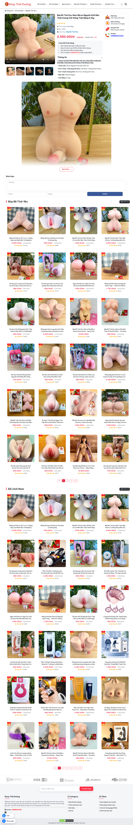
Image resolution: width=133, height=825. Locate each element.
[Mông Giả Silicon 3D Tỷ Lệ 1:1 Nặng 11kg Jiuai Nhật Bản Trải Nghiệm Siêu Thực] (20, 220)
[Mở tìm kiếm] (125, 4)
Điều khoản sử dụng (75, 802)
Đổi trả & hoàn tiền (106, 811)
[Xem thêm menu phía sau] (121, 4)
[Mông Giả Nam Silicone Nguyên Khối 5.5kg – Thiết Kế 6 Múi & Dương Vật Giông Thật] (115, 266)
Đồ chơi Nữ (41, 4)
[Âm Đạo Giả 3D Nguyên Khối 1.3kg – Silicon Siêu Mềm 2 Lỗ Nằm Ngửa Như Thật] (20, 311)
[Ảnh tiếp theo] (52, 39)
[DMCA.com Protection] (66, 820)
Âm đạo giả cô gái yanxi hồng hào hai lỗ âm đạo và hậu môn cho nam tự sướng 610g (20, 286)
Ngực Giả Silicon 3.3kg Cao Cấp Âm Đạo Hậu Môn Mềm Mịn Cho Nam (83, 286)
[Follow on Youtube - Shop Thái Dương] (7, 812)
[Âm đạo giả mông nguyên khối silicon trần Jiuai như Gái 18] (20, 448)
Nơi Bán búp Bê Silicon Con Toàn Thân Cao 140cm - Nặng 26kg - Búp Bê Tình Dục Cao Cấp (84, 468)
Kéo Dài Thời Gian (80, 4)
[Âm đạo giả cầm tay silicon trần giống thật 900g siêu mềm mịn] (52, 266)
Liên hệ (71, 811)
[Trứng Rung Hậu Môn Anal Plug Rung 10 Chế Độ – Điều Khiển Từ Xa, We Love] (115, 735)
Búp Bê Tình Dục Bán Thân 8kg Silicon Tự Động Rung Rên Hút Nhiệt (115, 240)
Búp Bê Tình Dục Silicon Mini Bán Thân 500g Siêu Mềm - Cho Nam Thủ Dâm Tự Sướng (115, 331)
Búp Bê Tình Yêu (72, 32)
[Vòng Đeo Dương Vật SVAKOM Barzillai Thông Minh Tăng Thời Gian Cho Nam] (115, 644)
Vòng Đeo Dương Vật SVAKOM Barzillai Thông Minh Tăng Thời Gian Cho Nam (115, 664)
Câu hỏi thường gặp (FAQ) (108, 808)
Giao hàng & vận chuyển (108, 802)
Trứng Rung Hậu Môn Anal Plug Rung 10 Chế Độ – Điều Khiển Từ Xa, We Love (115, 755)
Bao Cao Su (66, 4)
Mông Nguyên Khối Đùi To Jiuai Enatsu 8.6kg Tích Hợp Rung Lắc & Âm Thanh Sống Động (115, 377)
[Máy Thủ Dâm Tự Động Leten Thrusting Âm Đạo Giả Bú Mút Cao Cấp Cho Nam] (52, 553)
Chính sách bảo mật (75, 805)
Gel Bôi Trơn (109, 4)
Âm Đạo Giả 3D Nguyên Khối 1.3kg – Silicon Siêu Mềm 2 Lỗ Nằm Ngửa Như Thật (20, 331)
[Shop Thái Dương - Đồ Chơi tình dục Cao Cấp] (18, 4)
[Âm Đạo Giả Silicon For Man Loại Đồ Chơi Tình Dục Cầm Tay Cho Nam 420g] (83, 357)
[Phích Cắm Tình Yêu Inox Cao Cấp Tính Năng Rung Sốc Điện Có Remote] (52, 690)
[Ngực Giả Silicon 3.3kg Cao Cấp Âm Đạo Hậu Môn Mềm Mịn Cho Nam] (83, 266)
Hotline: (14, 810)
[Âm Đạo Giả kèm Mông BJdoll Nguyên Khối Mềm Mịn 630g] (20, 357)
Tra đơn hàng (86, 789)
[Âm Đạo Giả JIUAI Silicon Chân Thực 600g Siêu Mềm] (52, 357)
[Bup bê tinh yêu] (83, 448)
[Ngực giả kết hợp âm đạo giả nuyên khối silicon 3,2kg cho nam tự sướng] (115, 402)
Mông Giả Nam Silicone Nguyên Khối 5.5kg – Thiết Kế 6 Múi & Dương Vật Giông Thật (115, 286)
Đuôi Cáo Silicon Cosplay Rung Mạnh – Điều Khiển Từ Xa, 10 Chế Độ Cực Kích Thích (21, 755)
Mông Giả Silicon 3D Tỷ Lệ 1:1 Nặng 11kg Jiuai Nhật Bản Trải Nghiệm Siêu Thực (21, 240)
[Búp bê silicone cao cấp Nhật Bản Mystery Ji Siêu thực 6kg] (83, 402)
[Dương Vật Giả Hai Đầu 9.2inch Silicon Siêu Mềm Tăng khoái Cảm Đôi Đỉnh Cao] (20, 644)
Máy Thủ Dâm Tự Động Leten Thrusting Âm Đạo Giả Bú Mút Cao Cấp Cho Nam (52, 573)
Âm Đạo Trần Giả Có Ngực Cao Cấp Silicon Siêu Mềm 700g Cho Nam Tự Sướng (52, 422)
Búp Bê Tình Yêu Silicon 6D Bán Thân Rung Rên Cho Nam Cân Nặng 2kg (21, 422)
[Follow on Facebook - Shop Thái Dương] (6, 812)
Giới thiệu (72, 808)
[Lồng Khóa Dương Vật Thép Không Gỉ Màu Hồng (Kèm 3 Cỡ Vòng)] (115, 599)
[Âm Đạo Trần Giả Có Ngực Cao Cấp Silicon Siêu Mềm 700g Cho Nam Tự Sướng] (52, 402)
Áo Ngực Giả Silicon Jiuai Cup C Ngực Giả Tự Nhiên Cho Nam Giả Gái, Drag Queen (115, 710)
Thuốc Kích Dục (95, 4)
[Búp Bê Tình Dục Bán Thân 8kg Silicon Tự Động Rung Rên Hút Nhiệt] (115, 220)
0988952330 (117, 36)
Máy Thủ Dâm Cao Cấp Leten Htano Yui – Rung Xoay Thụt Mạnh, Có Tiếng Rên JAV (83, 710)
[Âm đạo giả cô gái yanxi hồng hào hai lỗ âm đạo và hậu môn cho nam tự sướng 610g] (20, 266)
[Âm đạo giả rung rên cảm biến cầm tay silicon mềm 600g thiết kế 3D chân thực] (115, 448)
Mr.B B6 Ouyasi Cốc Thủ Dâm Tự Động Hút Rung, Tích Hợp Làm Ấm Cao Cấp (115, 573)
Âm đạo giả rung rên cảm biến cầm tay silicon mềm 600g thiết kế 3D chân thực (115, 468)
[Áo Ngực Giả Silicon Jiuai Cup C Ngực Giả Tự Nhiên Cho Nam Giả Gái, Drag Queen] (115, 690)
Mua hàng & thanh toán (107, 805)
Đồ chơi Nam (16, 489)
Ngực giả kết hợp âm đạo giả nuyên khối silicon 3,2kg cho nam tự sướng (115, 422)
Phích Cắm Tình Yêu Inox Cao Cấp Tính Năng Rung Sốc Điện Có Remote (52, 710)
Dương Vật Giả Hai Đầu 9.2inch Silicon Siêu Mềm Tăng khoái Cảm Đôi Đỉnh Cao (21, 664)
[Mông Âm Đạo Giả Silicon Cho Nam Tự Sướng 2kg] (52, 220)
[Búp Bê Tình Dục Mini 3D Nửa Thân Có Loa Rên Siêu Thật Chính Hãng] (83, 220)
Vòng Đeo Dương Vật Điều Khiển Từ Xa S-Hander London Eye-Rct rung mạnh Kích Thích (21, 710)
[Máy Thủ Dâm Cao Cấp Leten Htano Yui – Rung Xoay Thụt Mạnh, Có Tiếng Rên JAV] (83, 690)
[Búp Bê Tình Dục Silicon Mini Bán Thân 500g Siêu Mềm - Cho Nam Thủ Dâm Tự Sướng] (115, 311)
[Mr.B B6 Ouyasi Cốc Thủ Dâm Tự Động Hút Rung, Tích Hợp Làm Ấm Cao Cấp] (115, 553)
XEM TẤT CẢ (124, 202)
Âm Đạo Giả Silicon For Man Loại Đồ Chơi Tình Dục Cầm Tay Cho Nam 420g (84, 377)
